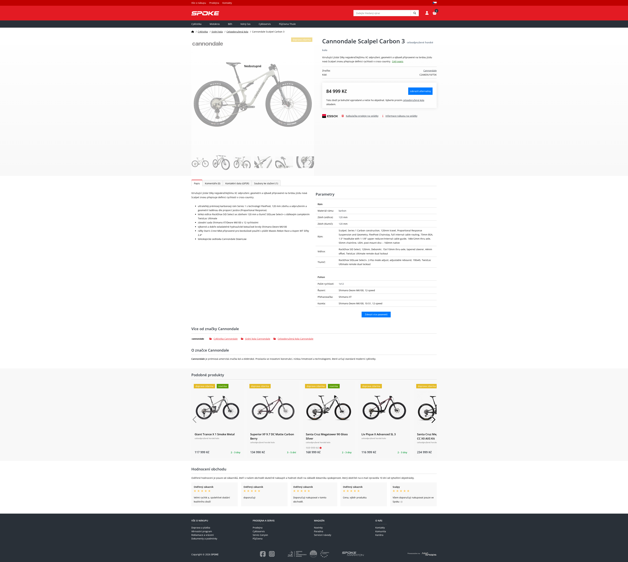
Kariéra (379, 534)
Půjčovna (257, 538)
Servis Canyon (260, 534)
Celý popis (397, 61)
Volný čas (245, 24)
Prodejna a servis (264, 520)
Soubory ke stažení (266, 183)
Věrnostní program (201, 531)
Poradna (318, 531)
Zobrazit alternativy (420, 91)
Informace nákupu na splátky (401, 115)
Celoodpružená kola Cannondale (295, 338)
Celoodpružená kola (237, 31)
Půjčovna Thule (287, 24)
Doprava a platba (200, 527)
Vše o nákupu (198, 2)
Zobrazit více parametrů (376, 314)
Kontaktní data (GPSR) (237, 183)
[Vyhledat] (415, 13)
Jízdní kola (217, 31)
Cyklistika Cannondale (226, 338)
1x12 (341, 283)
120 (341, 217)
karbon (342, 210)
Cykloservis (265, 24)
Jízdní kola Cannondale (257, 338)
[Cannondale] (200, 339)
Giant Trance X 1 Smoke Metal (215, 434)
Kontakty (227, 2)
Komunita (380, 531)
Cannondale (430, 70)
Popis (197, 183)
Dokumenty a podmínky (204, 538)
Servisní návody (322, 534)
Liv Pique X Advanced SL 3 (378, 434)
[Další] (433, 419)
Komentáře (212, 183)
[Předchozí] (194, 419)
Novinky (318, 527)
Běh (230, 24)
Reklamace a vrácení (202, 534)
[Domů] (192, 31)
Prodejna (214, 2)
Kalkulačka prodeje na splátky (362, 115)
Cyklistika (196, 24)
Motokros (215, 24)
